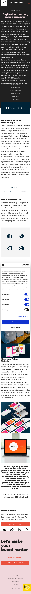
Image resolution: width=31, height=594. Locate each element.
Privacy (15, 575)
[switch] (26, 299)
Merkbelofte (15, 96)
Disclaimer (15, 581)
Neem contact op (14, 524)
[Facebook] (12, 588)
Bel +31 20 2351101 (14, 563)
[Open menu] (29, 3)
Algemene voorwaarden (15, 578)
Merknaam (15, 99)
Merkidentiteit (15, 87)
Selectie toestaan (15, 327)
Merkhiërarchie (15, 93)
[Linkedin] (18, 588)
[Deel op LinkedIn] (19, 529)
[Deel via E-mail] (4, 529)
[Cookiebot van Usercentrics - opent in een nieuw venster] (22, 265)
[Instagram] (15, 588)
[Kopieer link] (12, 529)
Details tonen (22, 316)
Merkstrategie (15, 84)
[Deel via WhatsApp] (26, 529)
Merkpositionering (15, 90)
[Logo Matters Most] (4, 3)
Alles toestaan (15, 322)
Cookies (15, 585)
